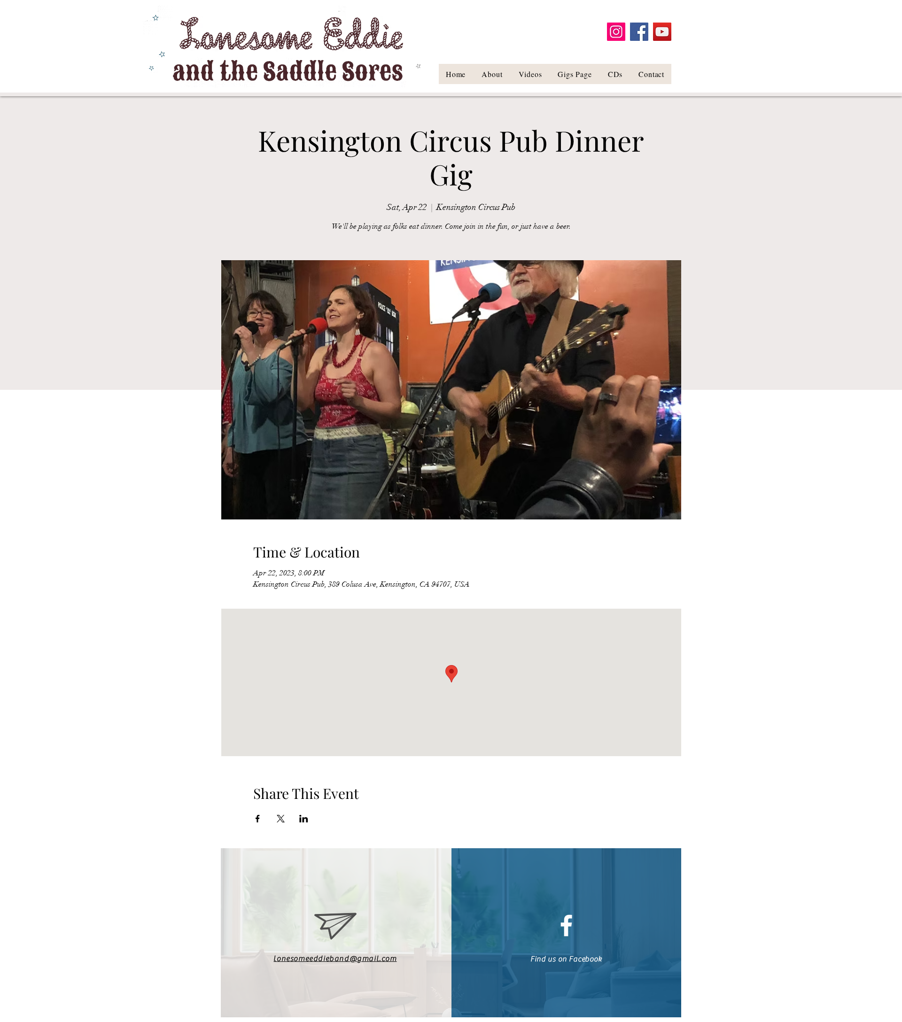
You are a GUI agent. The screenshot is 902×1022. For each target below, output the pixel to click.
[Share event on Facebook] (257, 818)
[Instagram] (616, 32)
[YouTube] (662, 32)
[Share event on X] (280, 818)
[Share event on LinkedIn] (303, 818)
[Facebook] (639, 32)
